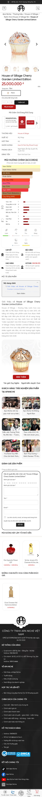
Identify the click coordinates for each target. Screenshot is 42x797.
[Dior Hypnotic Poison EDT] (11, 549)
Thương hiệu (18, 14)
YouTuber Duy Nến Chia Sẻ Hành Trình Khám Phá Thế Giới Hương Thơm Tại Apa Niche (11, 455)
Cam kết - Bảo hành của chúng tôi (16, 705)
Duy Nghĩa (15, 383)
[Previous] (5, 44)
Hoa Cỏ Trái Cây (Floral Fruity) (28, 145)
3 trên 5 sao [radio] (14, 483)
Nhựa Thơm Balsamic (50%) (11, 193)
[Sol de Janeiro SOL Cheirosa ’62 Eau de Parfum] (31, 549)
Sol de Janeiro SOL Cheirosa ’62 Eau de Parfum (31, 562)
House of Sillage (31, 14)
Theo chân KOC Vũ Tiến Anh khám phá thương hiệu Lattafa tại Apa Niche (31, 433)
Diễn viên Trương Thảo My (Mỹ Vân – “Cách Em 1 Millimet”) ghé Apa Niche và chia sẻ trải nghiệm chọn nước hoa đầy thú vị (10, 433)
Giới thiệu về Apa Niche (12, 672)
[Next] (36, 44)
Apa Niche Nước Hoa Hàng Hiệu (18, 779)
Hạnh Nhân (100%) (9, 170)
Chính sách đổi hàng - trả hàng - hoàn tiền (19, 718)
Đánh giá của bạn (10, 479)
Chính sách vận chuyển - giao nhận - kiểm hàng (21, 715)
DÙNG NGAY (30, 122)
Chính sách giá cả (10, 708)
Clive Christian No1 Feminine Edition (10, 604)
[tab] (21, 276)
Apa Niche (7, 14)
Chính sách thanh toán (12, 712)
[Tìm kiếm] (37, 8)
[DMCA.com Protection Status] (23, 754)
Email (6, 507)
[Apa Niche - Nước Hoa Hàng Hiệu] (21, 8)
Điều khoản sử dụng (11, 679)
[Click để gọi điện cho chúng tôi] (21, 793)
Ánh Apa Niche (11, 769)
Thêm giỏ (21, 102)
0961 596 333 (36, 263)
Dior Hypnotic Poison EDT (11, 561)
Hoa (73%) (6, 183)
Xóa (39, 86)
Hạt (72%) (6, 186)
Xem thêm (21, 293)
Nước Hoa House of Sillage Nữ (16, 17)
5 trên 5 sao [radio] (32, 483)
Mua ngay (8, 107)
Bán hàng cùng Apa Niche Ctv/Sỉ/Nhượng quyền (21, 693)
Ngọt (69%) (7, 190)
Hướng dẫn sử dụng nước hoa (14, 740)
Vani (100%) (7, 166)
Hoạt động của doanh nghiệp (14, 682)
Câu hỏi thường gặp (11, 744)
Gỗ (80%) (6, 173)
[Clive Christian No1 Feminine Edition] (11, 592)
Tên (5, 498)
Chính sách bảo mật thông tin (14, 722)
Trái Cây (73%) (8, 180)
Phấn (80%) (7, 176)
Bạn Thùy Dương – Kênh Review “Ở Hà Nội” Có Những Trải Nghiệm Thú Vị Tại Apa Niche (31, 455)
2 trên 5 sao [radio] (8, 483)
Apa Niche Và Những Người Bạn (31, 412)
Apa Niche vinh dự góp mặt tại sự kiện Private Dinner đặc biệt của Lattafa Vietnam (11, 412)
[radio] (11, 93)
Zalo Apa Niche (11, 784)
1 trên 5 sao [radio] (4, 483)
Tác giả (6, 747)
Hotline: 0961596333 (10, 734)
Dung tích (5, 88)
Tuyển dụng (8, 675)
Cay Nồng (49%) (9, 197)
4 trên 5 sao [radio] (22, 483)
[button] (4, 8)
